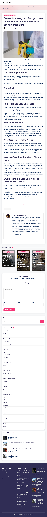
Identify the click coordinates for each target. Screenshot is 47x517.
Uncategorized (6, 423)
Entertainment (6, 354)
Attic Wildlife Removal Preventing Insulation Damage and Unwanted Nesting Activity (23, 260)
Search (5, 318)
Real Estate (5, 405)
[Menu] (44, 2)
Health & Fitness (7, 373)
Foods (4, 365)
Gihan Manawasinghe (19, 215)
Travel (4, 421)
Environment (6, 357)
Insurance (5, 381)
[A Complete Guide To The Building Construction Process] (5, 456)
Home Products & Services (9, 15)
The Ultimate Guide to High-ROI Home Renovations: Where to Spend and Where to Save (38, 260)
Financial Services (7, 362)
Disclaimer (4, 479)
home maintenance (30, 150)
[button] (15, 236)
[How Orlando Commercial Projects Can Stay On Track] (5, 444)
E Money (5, 346)
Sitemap (4, 481)
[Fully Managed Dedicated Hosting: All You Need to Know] (5, 438)
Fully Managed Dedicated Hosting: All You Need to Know (22, 436)
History (4, 376)
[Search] (42, 321)
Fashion (5, 360)
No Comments (29, 28)
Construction (6, 341)
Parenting (5, 392)
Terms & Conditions (6, 477)
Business (5, 333)
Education (5, 349)
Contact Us (4, 472)
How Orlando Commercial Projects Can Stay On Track (21, 442)
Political (5, 400)
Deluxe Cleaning (7, 208)
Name (5, 302)
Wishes (4, 426)
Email (19, 302)
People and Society (7, 394)
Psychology (5, 402)
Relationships (6, 407)
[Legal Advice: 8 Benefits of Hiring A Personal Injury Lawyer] (5, 450)
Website (33, 302)
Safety (4, 410)
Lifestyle (5, 386)
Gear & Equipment (7, 370)
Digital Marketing (7, 344)
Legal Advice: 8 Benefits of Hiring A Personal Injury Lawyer (23, 448)
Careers (5, 336)
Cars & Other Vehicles (8, 338)
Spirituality (5, 413)
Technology (5, 418)
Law (4, 384)
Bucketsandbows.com (19, 118)
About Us (4, 470)
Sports (4, 415)
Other (4, 389)
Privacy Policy (5, 475)
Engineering (5, 352)
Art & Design (6, 330)
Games (4, 368)
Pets (4, 397)
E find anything (20, 204)
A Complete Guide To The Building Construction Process (7, 259)
